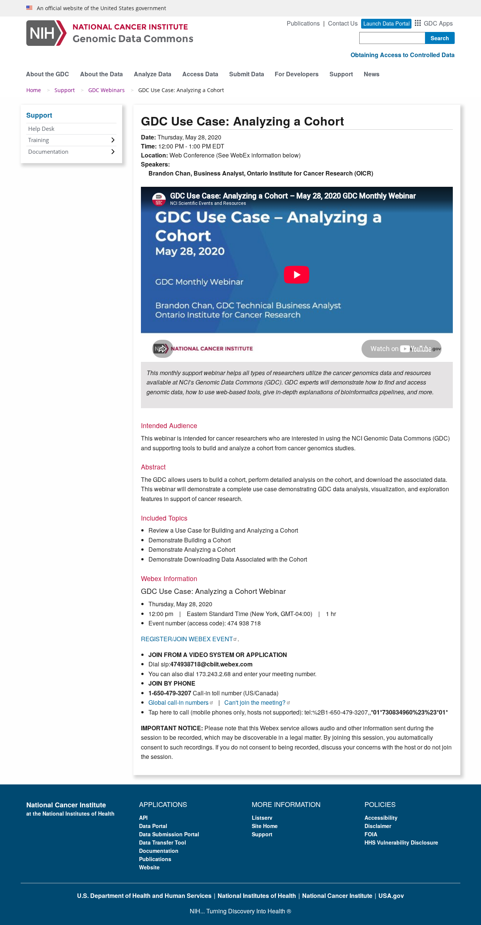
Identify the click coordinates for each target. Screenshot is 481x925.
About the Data (101, 74)
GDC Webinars (106, 90)
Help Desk (41, 128)
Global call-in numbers (178, 702)
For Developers (297, 74)
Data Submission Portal (169, 834)
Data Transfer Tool (162, 842)
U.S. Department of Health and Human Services (144, 895)
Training (38, 140)
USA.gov (391, 895)
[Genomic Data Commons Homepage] (109, 32)
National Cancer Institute (337, 895)
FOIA (371, 834)
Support (341, 74)
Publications (303, 23)
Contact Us (343, 23)
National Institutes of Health (257, 895)
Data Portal (153, 825)
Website (149, 867)
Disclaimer (378, 825)
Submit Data (246, 74)
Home (33, 90)
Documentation (48, 151)
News (372, 74)
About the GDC (47, 74)
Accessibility (381, 817)
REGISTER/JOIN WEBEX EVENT (186, 638)
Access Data (200, 74)
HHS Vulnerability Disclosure (401, 842)
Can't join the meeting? (255, 702)
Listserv (262, 817)
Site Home (265, 825)
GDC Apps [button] (438, 23)
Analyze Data (152, 74)
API (143, 817)
